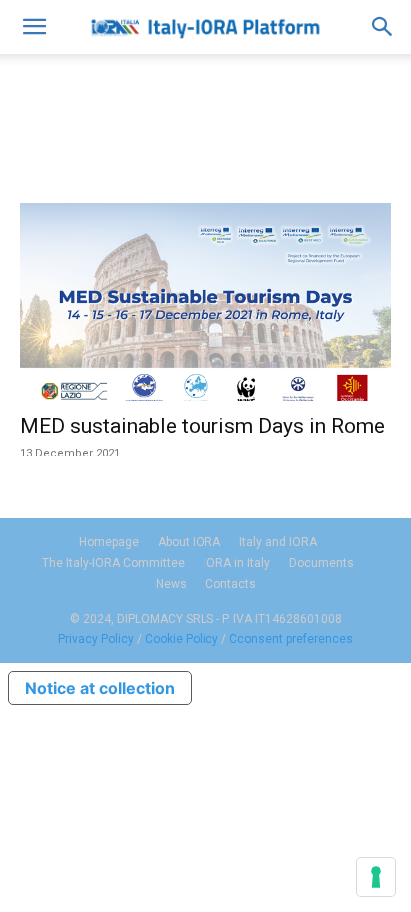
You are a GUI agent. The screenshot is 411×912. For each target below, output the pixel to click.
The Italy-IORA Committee (113, 563)
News (171, 584)
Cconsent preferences (291, 639)
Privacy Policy (96, 639)
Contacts (231, 584)
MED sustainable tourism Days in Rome (202, 426)
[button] (34, 27)
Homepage (109, 542)
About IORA (189, 542)
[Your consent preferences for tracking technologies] (376, 877)
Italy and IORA (278, 542)
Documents (321, 563)
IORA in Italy (237, 563)
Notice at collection (100, 688)
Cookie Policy (181, 639)
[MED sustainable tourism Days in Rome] (205, 302)
